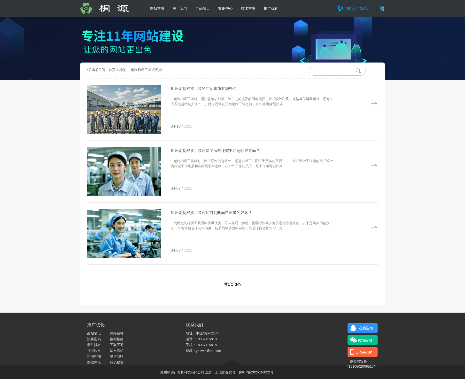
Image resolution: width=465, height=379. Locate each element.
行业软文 (94, 351)
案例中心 (225, 8)
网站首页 (157, 8)
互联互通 (117, 345)
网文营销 (117, 351)
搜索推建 (117, 339)
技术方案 (248, 8)
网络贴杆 (117, 333)
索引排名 (94, 345)
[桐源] (109, 8)
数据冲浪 (94, 362)
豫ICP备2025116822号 (256, 372)
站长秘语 (117, 362)
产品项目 (202, 8)
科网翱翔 (94, 356)
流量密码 (94, 339)
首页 (112, 70)
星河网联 (117, 356)
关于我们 (180, 8)
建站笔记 (94, 333)
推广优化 (271, 8)
